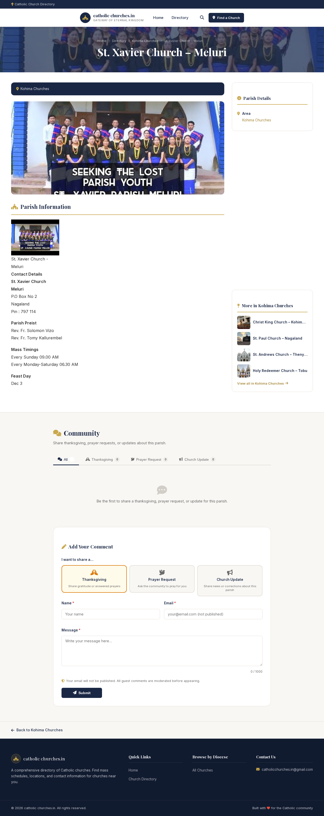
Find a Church (228, 18)
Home (158, 17)
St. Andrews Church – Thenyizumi (280, 354)
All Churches (202, 770)
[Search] (202, 17)
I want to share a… (77, 560)
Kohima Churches (145, 41)
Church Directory (143, 779)
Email (170, 603)
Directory (180, 17)
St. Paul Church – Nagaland (277, 338)
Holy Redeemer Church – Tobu (280, 370)
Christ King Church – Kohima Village (280, 322)
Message (71, 630)
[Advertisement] (272, 212)
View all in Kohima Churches (260, 383)
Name (68, 603)
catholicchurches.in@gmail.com (287, 769)
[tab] (66, 459)
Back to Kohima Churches (39, 730)
